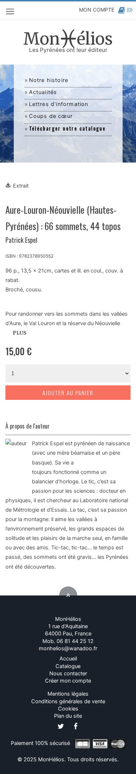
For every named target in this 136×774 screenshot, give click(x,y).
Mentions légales (68, 694)
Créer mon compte (68, 680)
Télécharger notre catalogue (67, 128)
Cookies (68, 708)
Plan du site (68, 716)
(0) (129, 10)
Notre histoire (49, 80)
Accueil (68, 658)
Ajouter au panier (68, 393)
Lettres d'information (58, 104)
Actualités (43, 92)
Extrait (21, 186)
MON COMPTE (96, 10)
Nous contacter (68, 673)
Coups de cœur (51, 116)
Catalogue (68, 666)
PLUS (19, 333)
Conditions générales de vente (68, 701)
